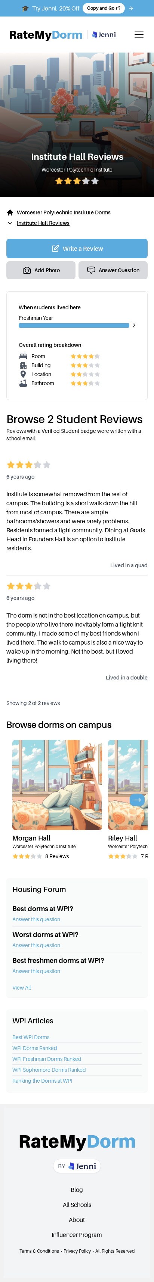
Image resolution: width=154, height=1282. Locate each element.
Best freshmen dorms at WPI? (58, 960)
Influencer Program (77, 1234)
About (77, 1219)
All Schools (77, 1204)
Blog (77, 1189)
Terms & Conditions (39, 1251)
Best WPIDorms (30, 1037)
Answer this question (36, 919)
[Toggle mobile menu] (139, 35)
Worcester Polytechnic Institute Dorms (64, 212)
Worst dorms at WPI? (45, 935)
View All (21, 987)
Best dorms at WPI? (42, 909)
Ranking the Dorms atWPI (42, 1080)
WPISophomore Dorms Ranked (49, 1070)
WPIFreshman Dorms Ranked (46, 1059)
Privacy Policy (77, 1251)
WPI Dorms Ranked (34, 1048)
